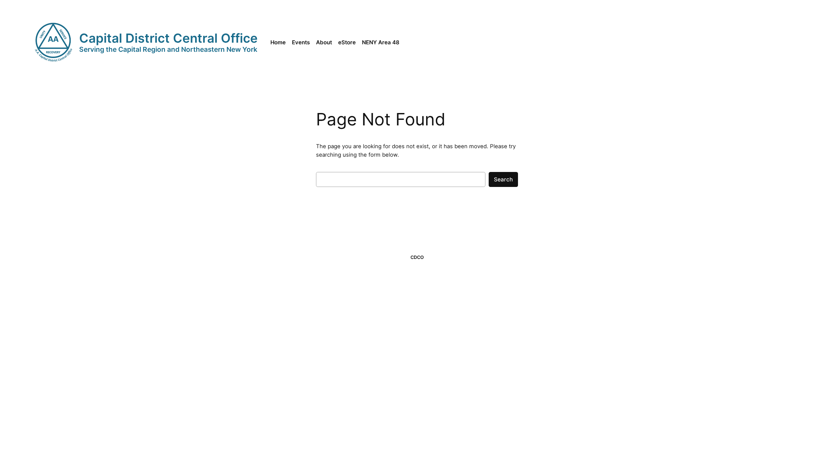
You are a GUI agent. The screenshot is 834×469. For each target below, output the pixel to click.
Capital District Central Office (168, 38)
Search (503, 179)
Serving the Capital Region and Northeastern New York (168, 49)
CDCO (417, 257)
